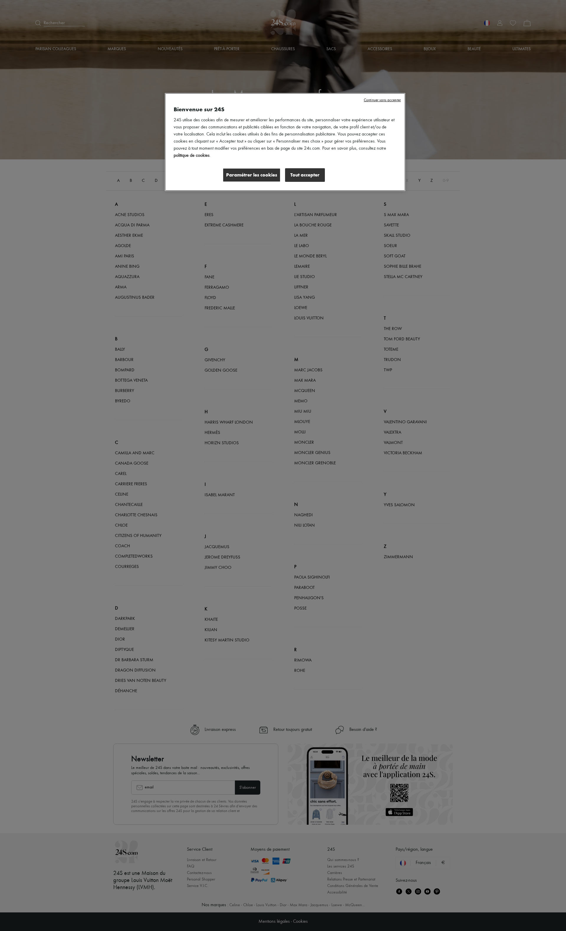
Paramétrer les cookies (251, 175)
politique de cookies (192, 155)
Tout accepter (305, 175)
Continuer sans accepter (382, 100)
